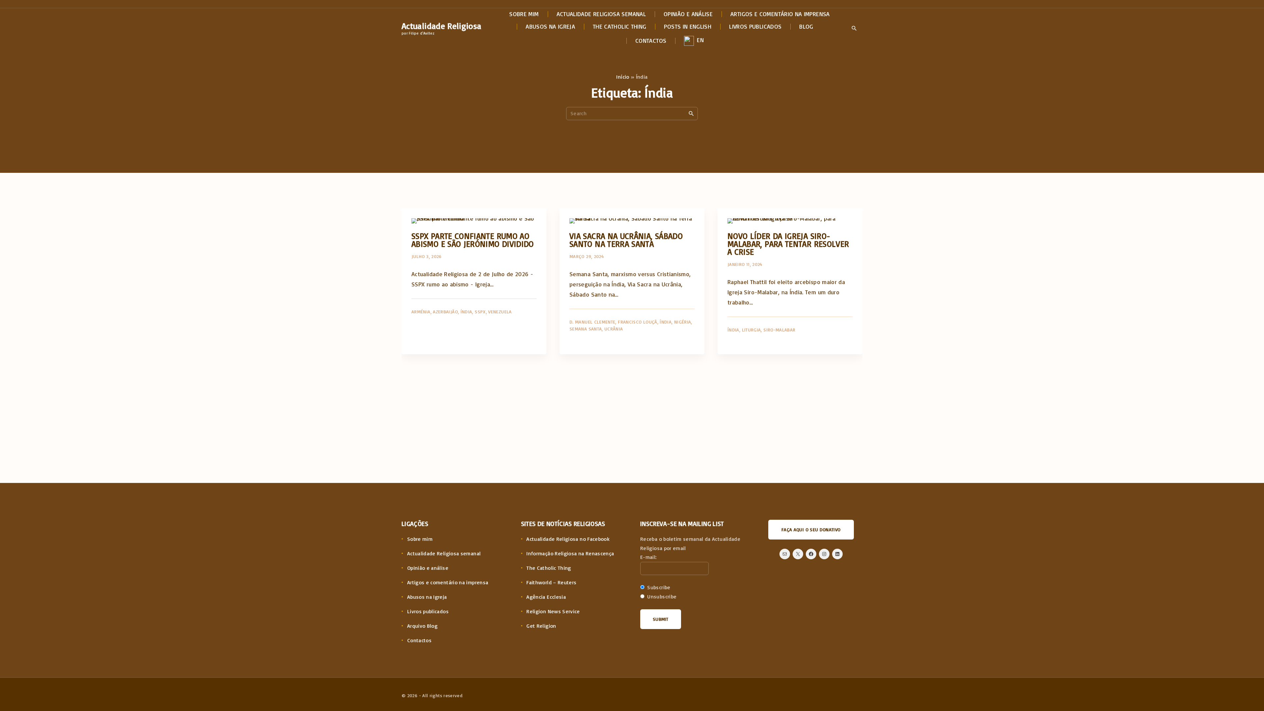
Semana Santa (585, 328)
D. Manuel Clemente (592, 322)
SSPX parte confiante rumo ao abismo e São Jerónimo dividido (472, 240)
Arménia (421, 311)
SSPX (480, 311)
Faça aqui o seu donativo (811, 529)
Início (622, 76)
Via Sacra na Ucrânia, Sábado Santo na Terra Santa (626, 240)
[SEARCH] (691, 113)
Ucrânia (613, 328)
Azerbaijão (445, 311)
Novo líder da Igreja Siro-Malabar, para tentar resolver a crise (788, 244)
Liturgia (751, 329)
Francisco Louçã (637, 322)
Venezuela (500, 311)
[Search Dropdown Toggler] (854, 29)
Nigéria (682, 322)
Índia (466, 311)
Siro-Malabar (779, 329)
